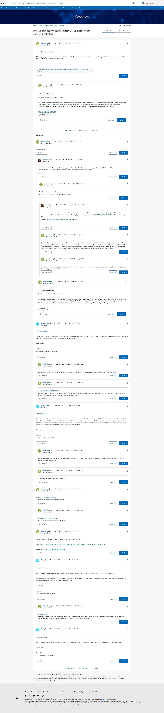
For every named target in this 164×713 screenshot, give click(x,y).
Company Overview (31, 692)
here (83, 675)
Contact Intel (42, 692)
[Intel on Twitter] (30, 696)
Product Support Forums (50, 25)
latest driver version (87, 215)
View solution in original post (47, 111)
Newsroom (50, 692)
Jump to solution (47, 52)
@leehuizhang (44, 331)
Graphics (61, 25)
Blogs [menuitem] (73, 8)
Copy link (111, 120)
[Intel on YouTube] (38, 696)
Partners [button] (51, 3)
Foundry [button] (61, 3)
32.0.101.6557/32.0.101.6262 (102, 215)
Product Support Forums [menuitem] (48, 8)
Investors (58, 692)
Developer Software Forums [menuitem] (29, 8)
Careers (64, 692)
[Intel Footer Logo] (17, 698)
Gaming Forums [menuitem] (63, 8)
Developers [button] (41, 3)
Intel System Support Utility (92, 168)
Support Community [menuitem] (7, 8)
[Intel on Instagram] (42, 696)
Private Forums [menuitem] (83, 8)
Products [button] (12, 3)
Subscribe (109, 31)
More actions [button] (122, 31)
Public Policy (94, 692)
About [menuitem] (17, 8)
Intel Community (37, 25)
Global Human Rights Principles (130, 703)
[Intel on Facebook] (25, 696)
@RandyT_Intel (42, 391)
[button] (127, 43)
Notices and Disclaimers (55, 703)
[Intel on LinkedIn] (34, 696)
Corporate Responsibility (75, 692)
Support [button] (21, 3)
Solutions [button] (31, 3)
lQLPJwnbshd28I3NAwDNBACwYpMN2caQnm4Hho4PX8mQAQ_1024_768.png (63, 69)
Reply (123, 76)
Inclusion (86, 692)
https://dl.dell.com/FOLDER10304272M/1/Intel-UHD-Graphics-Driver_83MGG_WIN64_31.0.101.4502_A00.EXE (70, 544)
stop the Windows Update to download (57, 219)
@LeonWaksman (52, 391)
